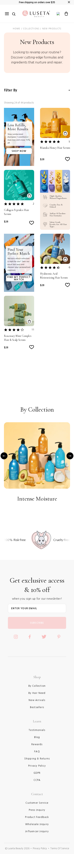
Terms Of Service (59, 848)
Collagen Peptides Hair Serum (16, 212)
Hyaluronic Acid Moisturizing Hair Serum (54, 275)
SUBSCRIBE (37, 623)
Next (70, 456)
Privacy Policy (40, 848)
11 (32, 329)
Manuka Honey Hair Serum (55, 147)
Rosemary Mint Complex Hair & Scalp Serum (17, 338)
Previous (4, 456)
